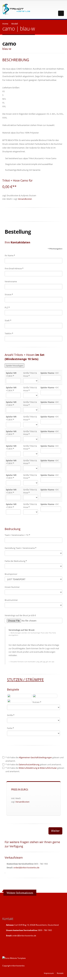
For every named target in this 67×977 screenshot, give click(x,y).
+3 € (50, 373)
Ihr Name (10, 255)
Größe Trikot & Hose (30, 374)
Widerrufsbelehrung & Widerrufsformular (38, 768)
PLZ (7, 307)
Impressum (49, 973)
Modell (14, 23)
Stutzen (36, 702)
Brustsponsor (11, 574)
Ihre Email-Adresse (14, 268)
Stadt (8, 320)
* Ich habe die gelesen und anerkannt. (34, 759)
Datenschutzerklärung (29, 764)
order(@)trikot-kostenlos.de (26, 867)
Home (5, 23)
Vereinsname (11, 281)
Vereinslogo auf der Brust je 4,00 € (20, 615)
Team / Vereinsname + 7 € (17, 535)
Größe (10, 715)
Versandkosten (25, 198)
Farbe (10, 728)
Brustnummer (11, 600)
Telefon (9, 333)
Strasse (9, 294)
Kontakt (60, 973)
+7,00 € (11, 374)
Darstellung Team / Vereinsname (20, 548)
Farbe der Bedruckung (16, 561)
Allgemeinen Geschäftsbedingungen (35, 757)
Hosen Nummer (12, 587)
